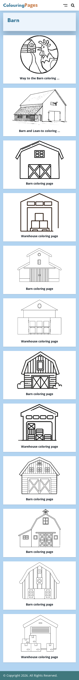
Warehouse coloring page (39, 236)
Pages (20, 5)
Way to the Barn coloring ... (39, 78)
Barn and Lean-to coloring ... (39, 131)
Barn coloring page (39, 183)
